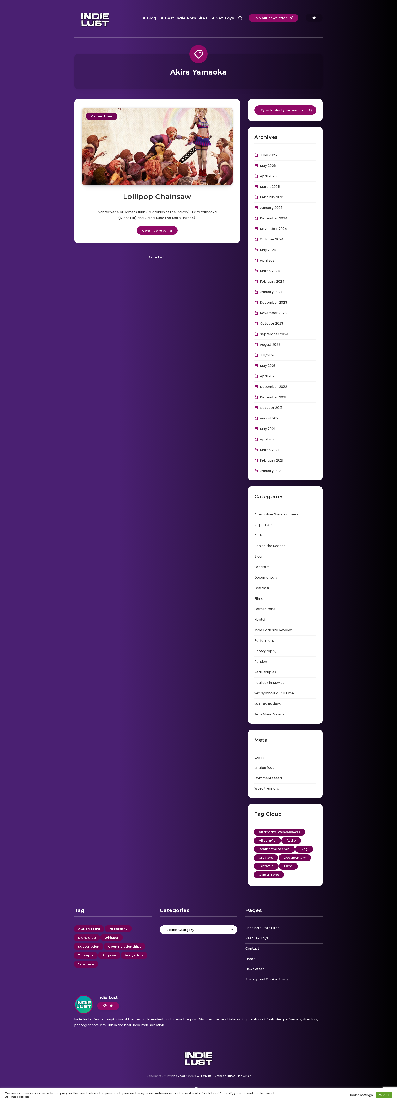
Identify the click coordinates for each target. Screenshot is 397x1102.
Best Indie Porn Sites (262, 928)
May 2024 (268, 249)
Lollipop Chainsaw (157, 196)
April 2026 (268, 176)
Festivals (261, 588)
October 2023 (271, 323)
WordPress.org (266, 788)
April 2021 (268, 439)
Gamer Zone (101, 116)
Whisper (111, 938)
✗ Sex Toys (223, 18)
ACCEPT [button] (383, 1095)
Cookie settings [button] (361, 1095)
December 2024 (273, 218)
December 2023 (273, 302)
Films (258, 598)
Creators (261, 567)
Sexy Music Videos (269, 714)
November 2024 (273, 228)
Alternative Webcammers (276, 514)
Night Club (87, 938)
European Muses (224, 1076)
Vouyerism (134, 955)
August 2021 (269, 418)
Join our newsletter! (271, 18)
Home (250, 958)
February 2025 (272, 197)
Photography (265, 651)
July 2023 (267, 355)
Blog (258, 556)
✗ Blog (149, 18)
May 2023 (268, 365)
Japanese (86, 964)
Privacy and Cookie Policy (266, 979)
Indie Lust (107, 997)
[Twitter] (314, 18)
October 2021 (271, 407)
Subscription (88, 946)
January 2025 (271, 207)
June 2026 (268, 155)
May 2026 (268, 165)
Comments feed (268, 778)
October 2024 (272, 239)
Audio (259, 535)
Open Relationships (124, 946)
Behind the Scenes (269, 545)
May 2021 (267, 428)
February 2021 (271, 460)
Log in (259, 757)
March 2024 (270, 271)
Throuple (85, 955)
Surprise (109, 955)
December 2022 (273, 386)
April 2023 (268, 376)
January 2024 (271, 292)
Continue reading (157, 230)
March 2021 (269, 449)
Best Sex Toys (256, 938)
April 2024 (268, 260)
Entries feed (264, 767)
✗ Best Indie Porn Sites (184, 18)
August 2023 (270, 344)
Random (261, 661)
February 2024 (272, 281)
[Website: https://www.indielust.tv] (104, 1006)
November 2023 (273, 313)
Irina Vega (178, 1076)
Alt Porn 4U (204, 1076)
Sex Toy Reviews (268, 703)
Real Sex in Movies (269, 682)
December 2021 (273, 397)
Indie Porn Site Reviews (273, 630)
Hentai (259, 619)
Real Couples (265, 672)
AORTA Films (89, 929)
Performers (264, 640)
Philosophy (118, 929)
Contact (252, 948)
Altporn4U (263, 524)
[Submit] (310, 110)
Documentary (266, 577)
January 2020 (271, 471)
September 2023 (274, 334)
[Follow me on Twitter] (111, 1006)
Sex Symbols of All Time (274, 693)
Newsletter (254, 969)
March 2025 (270, 186)
